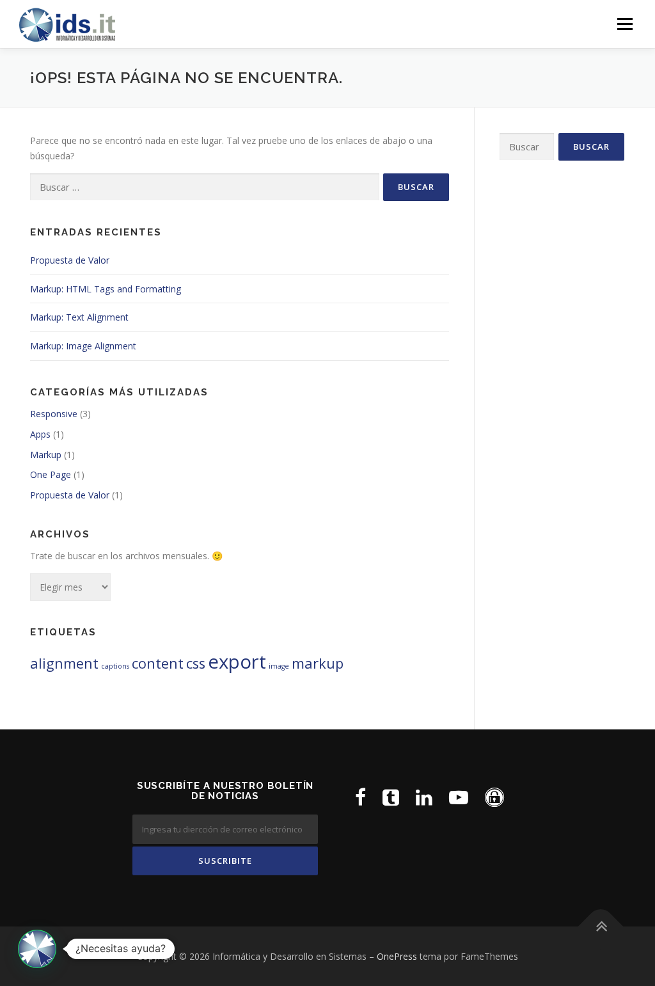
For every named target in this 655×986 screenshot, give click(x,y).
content (158, 663)
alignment (64, 663)
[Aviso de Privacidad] (494, 797)
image (279, 666)
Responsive (53, 414)
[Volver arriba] (601, 926)
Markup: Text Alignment (79, 317)
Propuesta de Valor (69, 260)
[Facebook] (360, 797)
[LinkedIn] (424, 797)
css (195, 663)
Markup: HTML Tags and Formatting (105, 289)
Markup (45, 455)
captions (115, 666)
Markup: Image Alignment (83, 346)
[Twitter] (391, 797)
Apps (40, 434)
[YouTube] (458, 797)
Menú (624, 24)
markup (317, 663)
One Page (50, 474)
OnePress (397, 956)
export (237, 661)
